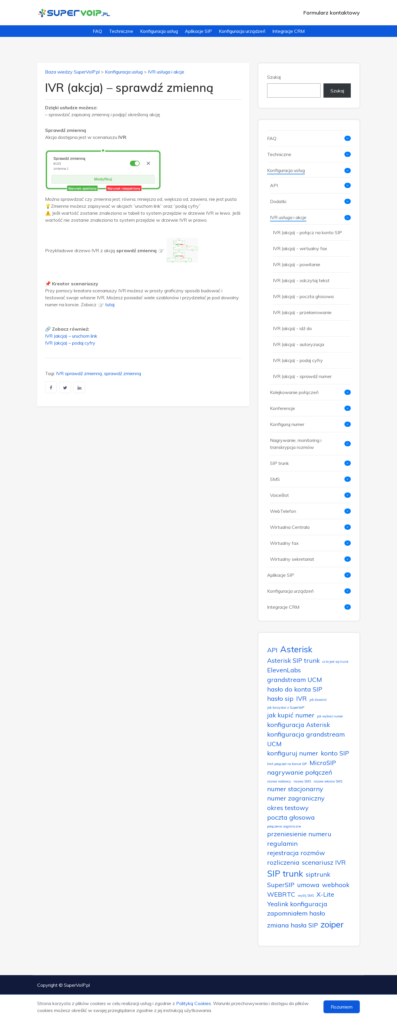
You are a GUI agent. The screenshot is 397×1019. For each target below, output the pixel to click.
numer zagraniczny (296, 798)
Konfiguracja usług (159, 31)
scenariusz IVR (324, 862)
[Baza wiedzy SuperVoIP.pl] (74, 13)
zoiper (332, 924)
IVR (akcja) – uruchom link (71, 336)
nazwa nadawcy (279, 781)
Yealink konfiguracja (297, 904)
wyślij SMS (306, 895)
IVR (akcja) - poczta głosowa (303, 296)
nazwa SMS (302, 781)
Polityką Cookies (193, 1003)
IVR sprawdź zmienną (79, 373)
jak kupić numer (290, 715)
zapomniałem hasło (296, 913)
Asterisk (296, 649)
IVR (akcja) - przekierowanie (302, 312)
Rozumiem (342, 1007)
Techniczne (121, 31)
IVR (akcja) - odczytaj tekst (301, 280)
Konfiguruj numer (287, 424)
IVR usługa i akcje (166, 72)
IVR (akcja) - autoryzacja (298, 344)
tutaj (110, 304)
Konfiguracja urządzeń (242, 31)
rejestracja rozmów (296, 853)
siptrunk (318, 874)
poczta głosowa (291, 817)
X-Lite (325, 894)
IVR (301, 698)
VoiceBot (279, 495)
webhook (335, 885)
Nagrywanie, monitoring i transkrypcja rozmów (295, 443)
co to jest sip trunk (335, 662)
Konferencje (282, 408)
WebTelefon (283, 511)
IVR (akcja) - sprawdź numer (302, 376)
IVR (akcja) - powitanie (296, 264)
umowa (308, 885)
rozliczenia (283, 862)
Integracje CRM (288, 31)
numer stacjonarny (295, 789)
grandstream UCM (294, 679)
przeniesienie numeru (299, 834)
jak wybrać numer (330, 716)
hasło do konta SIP (294, 689)
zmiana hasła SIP (292, 925)
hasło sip (280, 698)
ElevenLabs (284, 670)
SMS (275, 479)
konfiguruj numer (292, 753)
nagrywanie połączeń (299, 772)
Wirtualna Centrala (290, 527)
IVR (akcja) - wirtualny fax (300, 248)
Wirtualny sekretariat (292, 559)
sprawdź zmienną (122, 373)
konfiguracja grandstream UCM (306, 739)
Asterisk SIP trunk (293, 660)
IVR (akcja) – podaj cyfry (70, 343)
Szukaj (274, 77)
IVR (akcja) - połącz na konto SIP (307, 232)
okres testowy (288, 808)
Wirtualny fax (284, 543)
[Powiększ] (191, 245)
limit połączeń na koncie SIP (287, 764)
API (274, 185)
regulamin (282, 843)
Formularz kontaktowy (331, 12)
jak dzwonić (318, 700)
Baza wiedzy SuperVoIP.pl (72, 72)
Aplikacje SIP (198, 31)
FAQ (97, 31)
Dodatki (278, 201)
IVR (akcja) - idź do (292, 328)
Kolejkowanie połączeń (294, 392)
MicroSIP (323, 763)
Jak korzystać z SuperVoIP (285, 707)
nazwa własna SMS (328, 781)
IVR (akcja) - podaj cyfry (298, 360)
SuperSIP (280, 885)
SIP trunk (279, 463)
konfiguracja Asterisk (298, 724)
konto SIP (335, 753)
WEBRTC (281, 894)
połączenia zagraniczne (284, 826)
